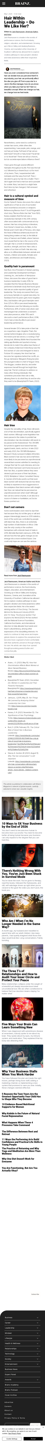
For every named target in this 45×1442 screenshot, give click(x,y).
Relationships (10, 1217)
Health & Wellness (12, 1212)
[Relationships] (37, 1217)
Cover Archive (11, 1264)
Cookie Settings (11, 1439)
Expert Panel (10, 1243)
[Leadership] (37, 1196)
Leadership (9, 1196)
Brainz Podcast (11, 1258)
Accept (33, 1439)
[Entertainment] (37, 1232)
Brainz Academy (11, 1253)
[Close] (42, 1428)
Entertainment (11, 1233)
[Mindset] (37, 1201)
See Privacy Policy (14, 1433)
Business (8, 1186)
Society (8, 1227)
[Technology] (37, 1222)
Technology (10, 1222)
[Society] (37, 1227)
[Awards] (37, 1248)
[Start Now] (22, 832)
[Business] (37, 1186)
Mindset (8, 1202)
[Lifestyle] (37, 1206)
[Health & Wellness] (37, 1211)
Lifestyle (8, 1207)
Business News (11, 1238)
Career (8, 1191)
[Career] (37, 1191)
